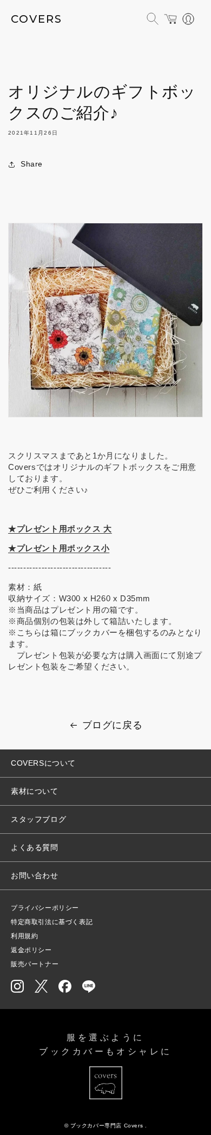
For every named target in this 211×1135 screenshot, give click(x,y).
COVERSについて (43, 763)
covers (36, 19)
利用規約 (24, 936)
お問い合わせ (34, 875)
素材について (34, 791)
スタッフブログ (38, 819)
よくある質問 (34, 847)
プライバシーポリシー (45, 908)
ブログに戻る (112, 725)
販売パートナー (34, 964)
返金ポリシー (31, 950)
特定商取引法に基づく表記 (52, 922)
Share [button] (32, 164)
